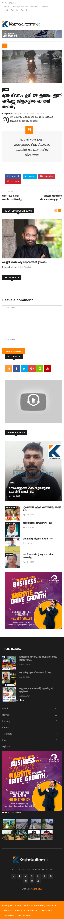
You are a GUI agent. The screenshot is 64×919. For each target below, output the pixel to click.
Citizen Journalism (20, 6)
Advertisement (30, 910)
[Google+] (12, 10)
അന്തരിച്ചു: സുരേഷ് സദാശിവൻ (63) (35, 672)
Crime (12, 483)
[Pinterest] (25, 881)
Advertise (34, 6)
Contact (44, 6)
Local (5, 89)
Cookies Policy (45, 910)
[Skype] (26, 10)
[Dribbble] (50, 876)
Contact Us (9, 915)
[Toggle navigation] (4, 46)
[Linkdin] (18, 10)
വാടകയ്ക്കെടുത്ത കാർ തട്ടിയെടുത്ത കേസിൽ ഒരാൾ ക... (29, 490)
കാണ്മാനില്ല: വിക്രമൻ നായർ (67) (38, 539)
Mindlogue (37, 888)
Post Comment (13, 351)
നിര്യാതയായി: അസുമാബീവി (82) (37, 523)
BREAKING (9, 539)
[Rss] (22, 10)
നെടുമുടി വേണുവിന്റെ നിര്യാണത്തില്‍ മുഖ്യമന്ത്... (24, 262)
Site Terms (9, 910)
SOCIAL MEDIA (10, 507)
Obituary (9, 523)
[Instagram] (32, 881)
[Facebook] (3, 10)
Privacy (18, 910)
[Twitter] (7, 10)
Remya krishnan (9, 114)
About (6, 6)
